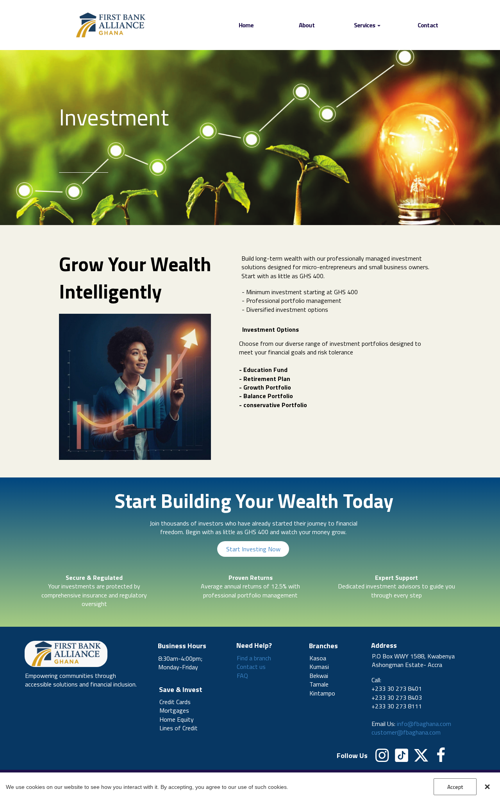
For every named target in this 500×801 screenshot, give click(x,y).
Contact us (251, 666)
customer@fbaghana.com (406, 732)
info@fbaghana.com (424, 723)
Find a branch (254, 658)
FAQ (242, 675)
